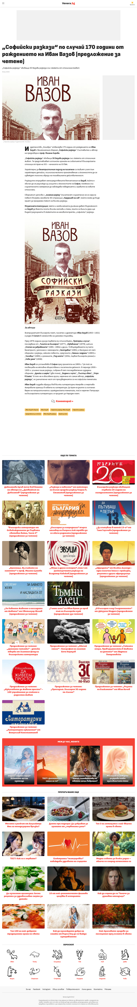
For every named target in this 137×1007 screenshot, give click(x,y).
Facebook (36, 989)
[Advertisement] (68, 23)
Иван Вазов (44, 410)
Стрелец (57, 978)
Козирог (80, 978)
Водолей (102, 978)
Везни (12, 978)
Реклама (108, 989)
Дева (125, 962)
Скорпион (34, 978)
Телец (35, 962)
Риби (125, 978)
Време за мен (63, 414)
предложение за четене (33, 414)
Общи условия (58, 989)
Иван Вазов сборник (32, 410)
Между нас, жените (68, 742)
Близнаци (57, 962)
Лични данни (87, 989)
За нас (28, 989)
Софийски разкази (78, 410)
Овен (12, 962)
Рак (79, 962)
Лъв (102, 962)
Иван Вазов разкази (50, 414)
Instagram (46, 989)
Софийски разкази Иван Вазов (60, 410)
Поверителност (73, 989)
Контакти (98, 989)
